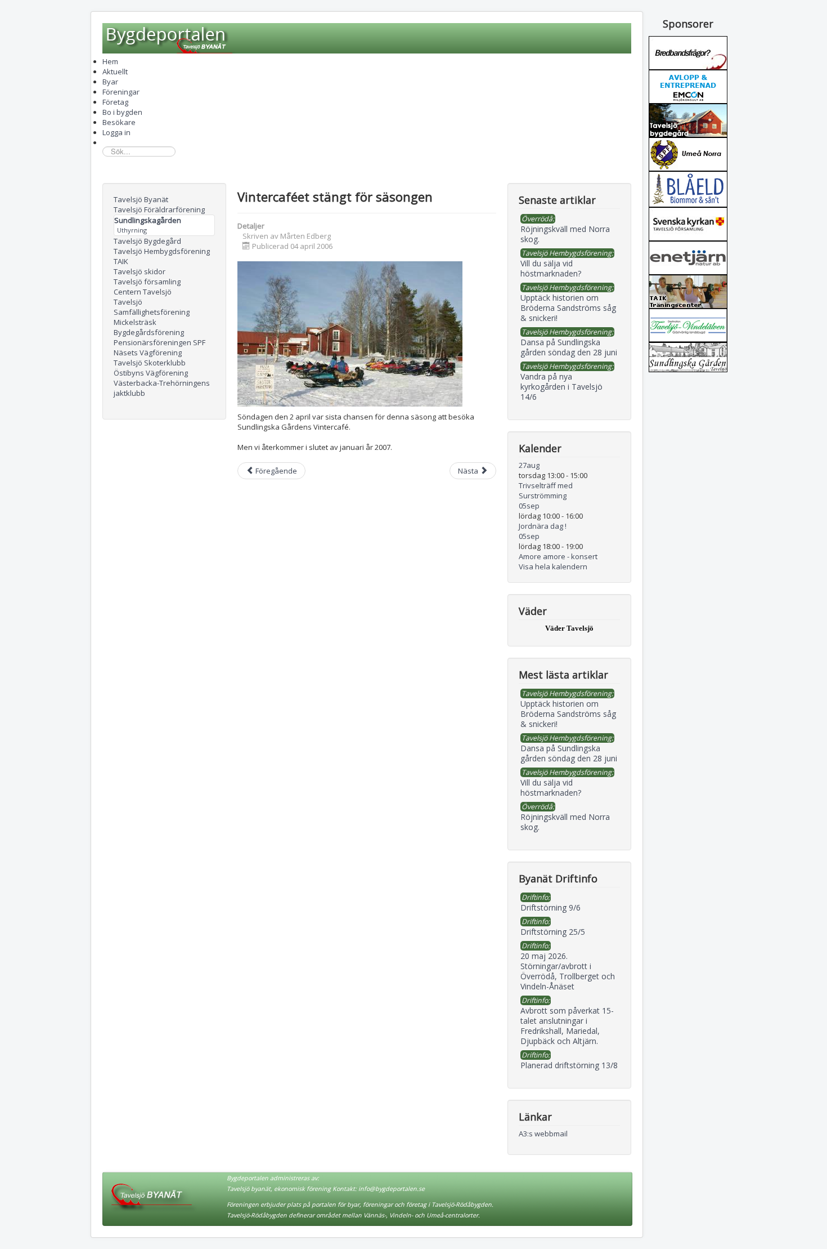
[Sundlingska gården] (688, 356)
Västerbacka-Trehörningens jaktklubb (162, 388)
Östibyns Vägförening (151, 373)
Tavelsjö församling (147, 281)
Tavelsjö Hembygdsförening (162, 251)
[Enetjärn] (688, 257)
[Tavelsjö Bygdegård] (688, 119)
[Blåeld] (688, 188)
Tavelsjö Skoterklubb (150, 363)
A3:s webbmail (543, 1133)
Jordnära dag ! (543, 526)
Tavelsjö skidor (139, 271)
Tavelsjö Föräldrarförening (159, 209)
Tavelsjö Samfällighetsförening (152, 307)
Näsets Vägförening (148, 352)
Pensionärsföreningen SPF (159, 342)
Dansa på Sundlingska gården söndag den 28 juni (568, 753)
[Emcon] (688, 86)
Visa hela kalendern (553, 566)
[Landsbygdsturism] (688, 324)
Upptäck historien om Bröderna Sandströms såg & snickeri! (568, 713)
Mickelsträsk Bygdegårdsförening (149, 327)
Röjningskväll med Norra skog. (565, 821)
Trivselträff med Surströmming (546, 490)
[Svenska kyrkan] (688, 223)
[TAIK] (688, 291)
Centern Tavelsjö (143, 292)
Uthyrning (132, 230)
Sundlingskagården (147, 220)
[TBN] (688, 52)
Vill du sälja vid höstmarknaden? (550, 787)
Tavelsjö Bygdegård (147, 241)
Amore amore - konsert (558, 556)
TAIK (121, 261)
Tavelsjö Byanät (141, 199)
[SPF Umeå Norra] (688, 153)
